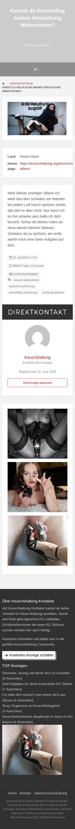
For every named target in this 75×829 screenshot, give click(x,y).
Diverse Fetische (39, 45)
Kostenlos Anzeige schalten (31, 655)
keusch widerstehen (26, 280)
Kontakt (25, 793)
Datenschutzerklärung (50, 793)
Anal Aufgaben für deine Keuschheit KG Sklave (37, 684)
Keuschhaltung (37, 357)
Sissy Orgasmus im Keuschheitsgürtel (31, 706)
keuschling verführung (23, 292)
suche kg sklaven (53, 292)
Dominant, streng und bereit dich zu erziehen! (36, 673)
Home (12, 793)
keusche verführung (21, 286)
